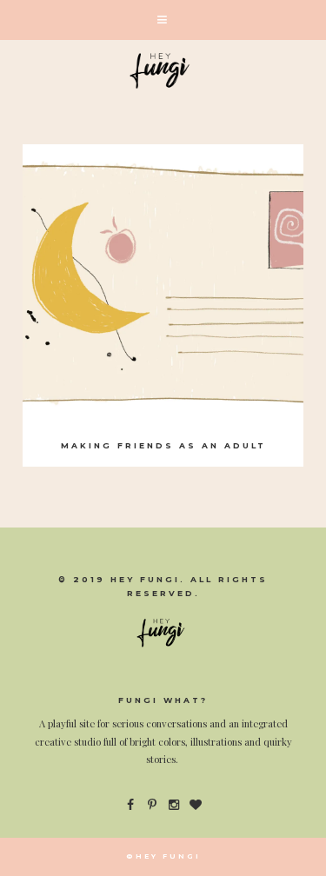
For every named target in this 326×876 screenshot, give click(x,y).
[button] (163, 20)
